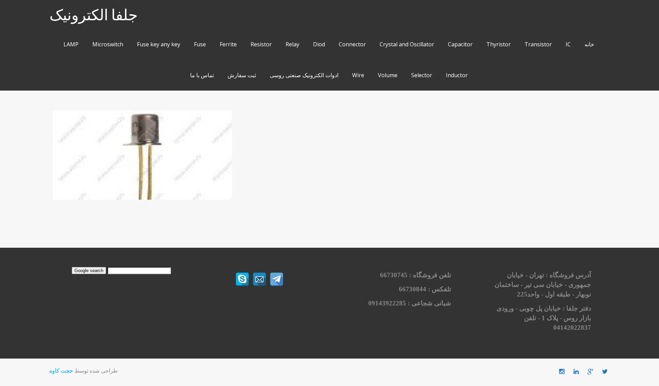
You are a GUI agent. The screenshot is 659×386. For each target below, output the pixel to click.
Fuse (200, 44)
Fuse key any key (158, 44)
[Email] (259, 279)
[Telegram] (277, 279)
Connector (352, 44)
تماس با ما (202, 75)
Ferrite (228, 44)
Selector (421, 75)
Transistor (538, 44)
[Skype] (242, 279)
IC (568, 44)
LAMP (71, 44)
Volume (387, 75)
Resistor (261, 44)
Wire (358, 75)
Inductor (457, 75)
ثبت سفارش (242, 75)
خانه (589, 44)
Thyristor (498, 44)
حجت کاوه (61, 371)
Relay (292, 44)
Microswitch (107, 44)
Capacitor (460, 44)
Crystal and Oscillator (407, 44)
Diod (319, 44)
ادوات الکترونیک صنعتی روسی (304, 75)
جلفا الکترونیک (93, 15)
